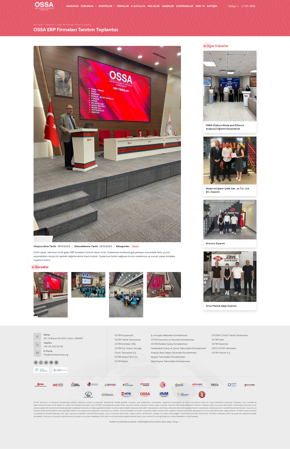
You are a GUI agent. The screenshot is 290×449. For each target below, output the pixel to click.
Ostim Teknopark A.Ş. (125, 352)
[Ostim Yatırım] (75, 384)
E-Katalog (138, 6)
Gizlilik (112, 422)
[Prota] (215, 384)
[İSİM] (164, 394)
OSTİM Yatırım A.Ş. (221, 352)
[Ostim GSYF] (197, 384)
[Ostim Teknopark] (127, 384)
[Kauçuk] (201, 394)
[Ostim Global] (249, 384)
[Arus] (88, 394)
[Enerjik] (107, 394)
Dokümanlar (184, 6)
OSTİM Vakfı (218, 339)
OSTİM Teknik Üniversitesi (127, 339)
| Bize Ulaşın (166, 422)
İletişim (212, 6)
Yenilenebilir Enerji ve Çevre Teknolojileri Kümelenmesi (178, 348)
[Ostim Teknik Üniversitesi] (93, 384)
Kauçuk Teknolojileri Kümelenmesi (168, 357)
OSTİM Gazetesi (220, 344)
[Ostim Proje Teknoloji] (232, 384)
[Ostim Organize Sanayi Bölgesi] (40, 384)
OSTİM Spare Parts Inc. (126, 357)
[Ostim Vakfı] (58, 384)
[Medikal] (182, 394)
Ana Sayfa (38, 24)
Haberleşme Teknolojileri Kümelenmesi (170, 361)
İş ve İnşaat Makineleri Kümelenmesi (169, 335)
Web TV (200, 6)
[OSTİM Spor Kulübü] (162, 384)
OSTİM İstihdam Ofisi (125, 344)
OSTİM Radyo (121, 361)
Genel (135, 246)
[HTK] (126, 394)
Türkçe (232, 6)
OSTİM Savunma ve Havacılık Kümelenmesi (172, 339)
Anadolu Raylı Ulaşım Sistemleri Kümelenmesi (174, 352)
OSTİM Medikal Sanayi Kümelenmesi (169, 344)
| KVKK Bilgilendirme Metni (149, 422)
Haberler (168, 6)
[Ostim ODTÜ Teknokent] (145, 384)
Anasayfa (72, 6)
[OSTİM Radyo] (180, 384)
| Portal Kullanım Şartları (126, 422)
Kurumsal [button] (88, 6)
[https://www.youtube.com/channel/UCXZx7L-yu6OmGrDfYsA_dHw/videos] (51, 362)
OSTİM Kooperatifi (123, 335)
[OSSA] (145, 394)
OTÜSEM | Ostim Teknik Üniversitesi (230, 335)
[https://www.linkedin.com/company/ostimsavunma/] (56, 362)
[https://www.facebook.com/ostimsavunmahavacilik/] (36, 362)
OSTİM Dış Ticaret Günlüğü (128, 348)
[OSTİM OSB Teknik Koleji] (110, 384)
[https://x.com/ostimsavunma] (46, 362)
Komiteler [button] (106, 6)
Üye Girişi (249, 6)
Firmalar (123, 6)
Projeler (154, 6)
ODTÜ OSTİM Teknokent (224, 348)
